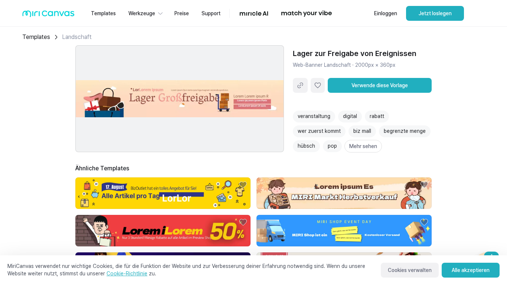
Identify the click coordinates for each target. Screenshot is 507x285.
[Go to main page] (48, 15)
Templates (36, 36)
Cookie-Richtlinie (127, 273)
